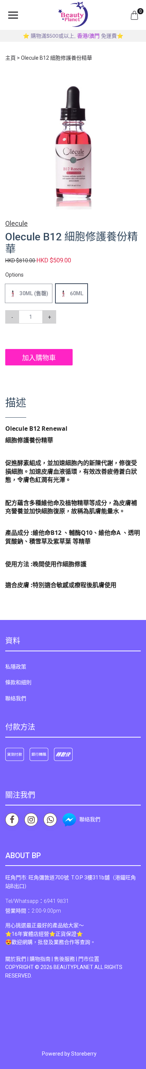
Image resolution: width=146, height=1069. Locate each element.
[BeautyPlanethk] (73, 15)
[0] (134, 15)
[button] (134, 81)
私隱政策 (15, 667)
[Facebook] (12, 819)
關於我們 (15, 959)
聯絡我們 (15, 698)
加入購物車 (39, 358)
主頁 (10, 58)
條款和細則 (18, 682)
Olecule (16, 223)
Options (14, 275)
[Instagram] (31, 819)
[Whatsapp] (50, 819)
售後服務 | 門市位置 (76, 959)
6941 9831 (56, 901)
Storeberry (84, 1054)
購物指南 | (42, 959)
